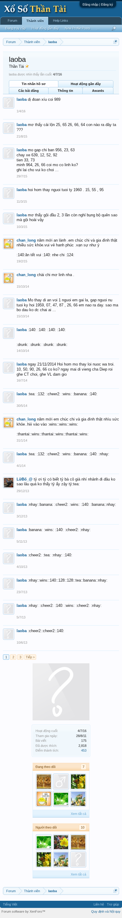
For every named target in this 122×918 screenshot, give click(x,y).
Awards (98, 90)
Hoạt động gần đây (86, 84)
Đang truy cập (15, 28)
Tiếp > (30, 657)
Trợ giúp (113, 904)
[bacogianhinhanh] (78, 782)
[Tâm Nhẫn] (61, 799)
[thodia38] (44, 782)
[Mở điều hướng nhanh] (115, 42)
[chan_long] (44, 799)
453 (83, 750)
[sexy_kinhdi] (78, 859)
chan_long (26, 240)
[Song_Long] (78, 799)
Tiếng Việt (10, 904)
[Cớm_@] (61, 842)
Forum (12, 20)
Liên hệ (99, 904)
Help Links (60, 20)
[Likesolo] (61, 782)
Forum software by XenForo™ (23, 911)
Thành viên (35, 21)
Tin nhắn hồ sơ (34, 84)
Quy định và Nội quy (106, 911)
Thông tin (65, 90)
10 (82, 827)
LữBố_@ (25, 479)
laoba (22, 99)
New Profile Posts (77, 28)
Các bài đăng (28, 90)
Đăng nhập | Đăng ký (98, 4)
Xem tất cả (78, 813)
